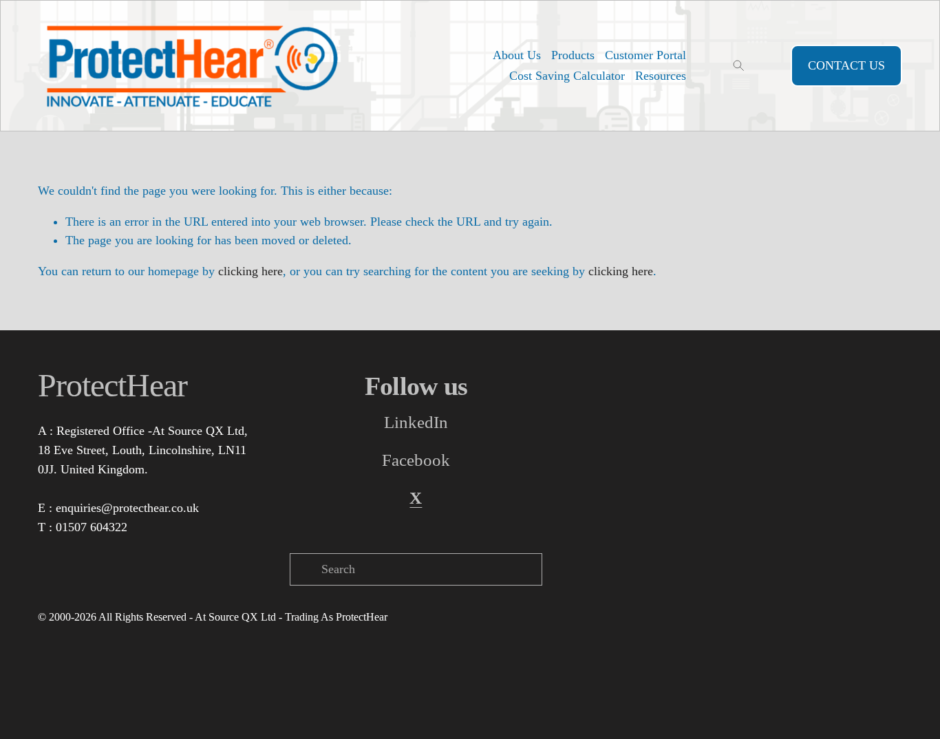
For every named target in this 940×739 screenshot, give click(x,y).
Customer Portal (645, 55)
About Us (517, 55)
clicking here (250, 271)
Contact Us (846, 65)
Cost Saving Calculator (567, 76)
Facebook (416, 460)
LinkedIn (416, 422)
